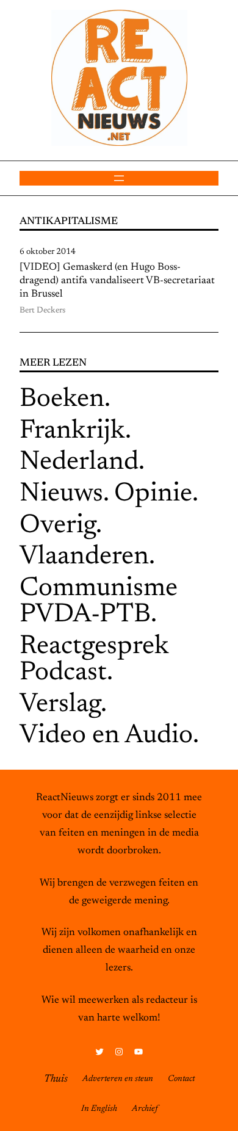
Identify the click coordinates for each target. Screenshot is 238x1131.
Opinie (153, 494)
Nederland (79, 462)
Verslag (60, 705)
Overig (58, 526)
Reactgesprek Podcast (94, 660)
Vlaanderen (84, 557)
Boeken (62, 399)
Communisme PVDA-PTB (99, 602)
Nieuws (61, 494)
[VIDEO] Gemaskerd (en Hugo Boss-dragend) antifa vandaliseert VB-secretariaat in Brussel (117, 280)
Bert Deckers (42, 310)
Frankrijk (72, 431)
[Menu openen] (119, 178)
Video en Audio (106, 736)
